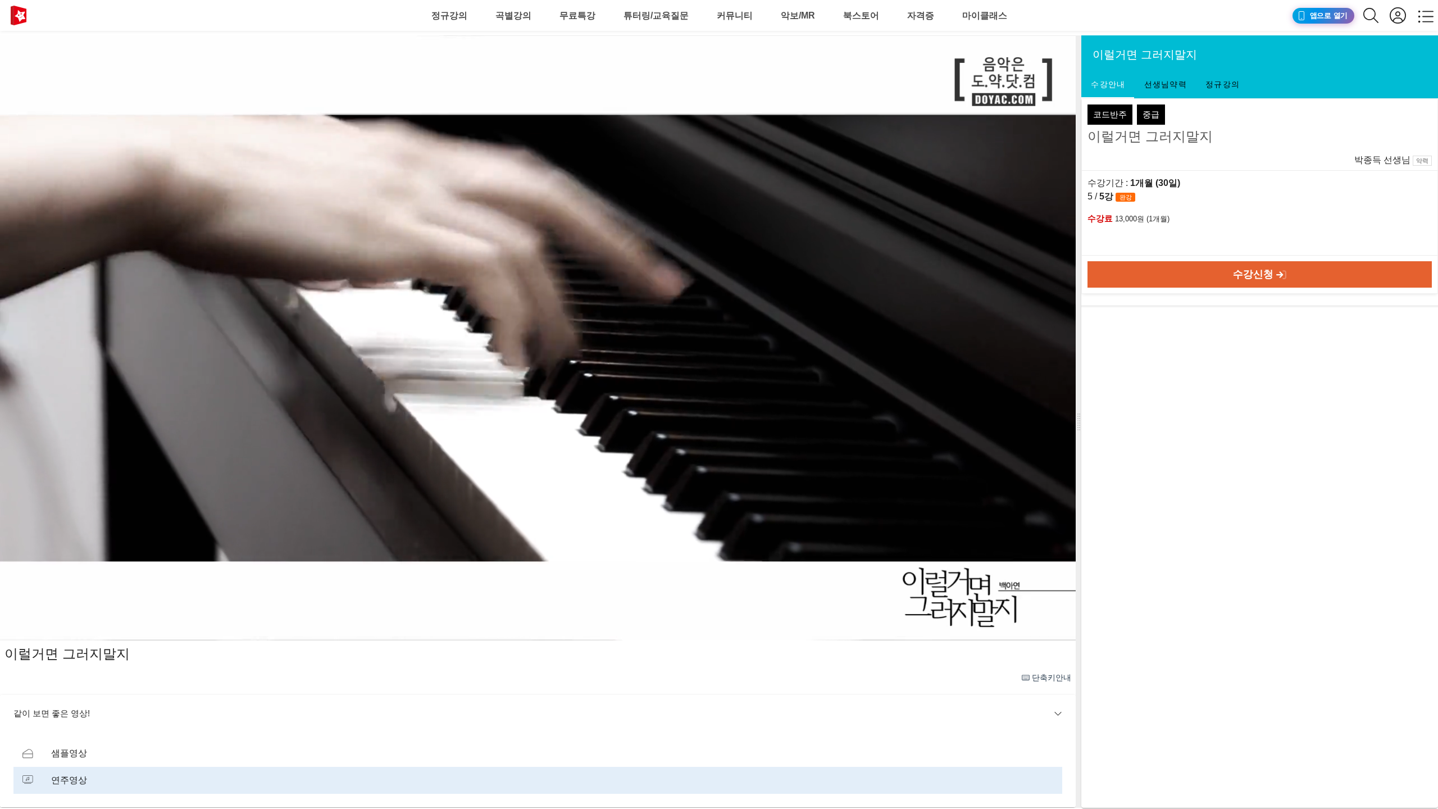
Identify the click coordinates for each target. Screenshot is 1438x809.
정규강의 (449, 15)
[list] (537, 766)
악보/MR (798, 15)
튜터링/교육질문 (656, 15)
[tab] (1107, 84)
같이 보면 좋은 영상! (51, 713)
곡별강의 (513, 15)
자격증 (920, 15)
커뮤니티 (735, 15)
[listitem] (537, 753)
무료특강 (577, 15)
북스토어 (861, 15)
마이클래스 (984, 15)
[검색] (1376, 15)
